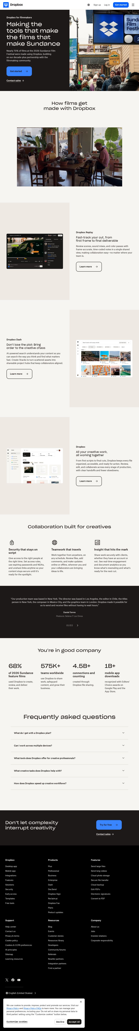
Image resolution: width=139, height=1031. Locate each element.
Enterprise (52, 880)
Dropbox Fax (54, 903)
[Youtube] (19, 980)
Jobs (93, 931)
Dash (50, 885)
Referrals (52, 954)
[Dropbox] (14, 5)
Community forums (57, 950)
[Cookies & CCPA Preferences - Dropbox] (44, 1013)
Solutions (9, 885)
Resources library (56, 940)
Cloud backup (97, 885)
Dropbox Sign (54, 894)
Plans (50, 908)
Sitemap (9, 954)
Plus (50, 866)
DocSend (52, 889)
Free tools (9, 903)
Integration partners (57, 963)
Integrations (10, 875)
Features (9, 880)
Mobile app (10, 871)
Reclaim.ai (53, 898)
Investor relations (99, 936)
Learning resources (14, 959)
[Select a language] (88, 5)
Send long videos (99, 871)
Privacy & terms (12, 936)
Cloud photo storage (100, 875)
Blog (50, 927)
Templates (10, 898)
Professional (53, 871)
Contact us (10, 931)
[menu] (133, 5)
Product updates (55, 912)
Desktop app (11, 866)
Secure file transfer (99, 880)
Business (52, 875)
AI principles (11, 950)
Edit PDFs (95, 889)
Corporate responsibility (102, 940)
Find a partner (54, 968)
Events (51, 931)
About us (95, 927)
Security (9, 889)
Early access (11, 894)
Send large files (98, 866)
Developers (53, 945)
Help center (10, 927)
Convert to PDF (98, 898)
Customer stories (56, 936)
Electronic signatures (100, 894)
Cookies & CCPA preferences (18, 945)
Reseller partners (56, 959)
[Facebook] (13, 980)
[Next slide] (77, 625)
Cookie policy (11, 940)
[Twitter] (7, 980)
